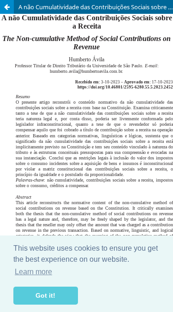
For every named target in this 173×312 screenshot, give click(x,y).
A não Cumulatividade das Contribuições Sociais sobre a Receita (95, 7)
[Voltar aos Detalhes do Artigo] (7, 7)
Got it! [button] (45, 295)
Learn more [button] (33, 272)
